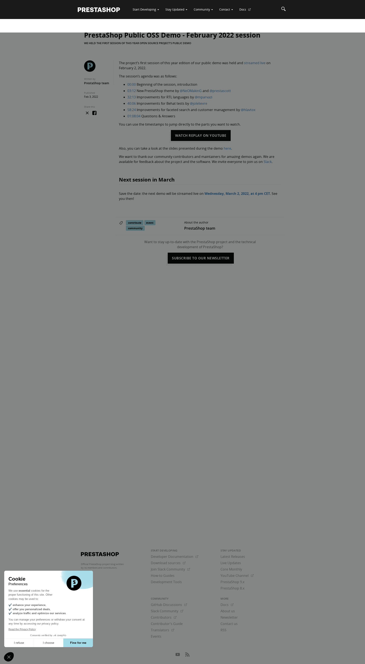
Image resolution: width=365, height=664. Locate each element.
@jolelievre (198, 103)
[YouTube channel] (178, 655)
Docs (246, 11)
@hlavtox (248, 109)
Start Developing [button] (145, 9)
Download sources (168, 563)
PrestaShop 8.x (232, 588)
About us (228, 611)
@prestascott (220, 90)
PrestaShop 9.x (232, 582)
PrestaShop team (96, 83)
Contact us (229, 623)
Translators (162, 630)
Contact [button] (225, 9)
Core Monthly (231, 569)
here (227, 148)
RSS (223, 630)
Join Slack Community (170, 569)
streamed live (255, 63)
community (135, 228)
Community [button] (202, 9)
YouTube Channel (237, 575)
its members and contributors (100, 567)
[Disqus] (182, 329)
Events (156, 636)
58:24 (131, 109)
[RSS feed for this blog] (187, 655)
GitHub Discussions (169, 604)
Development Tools (166, 582)
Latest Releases (233, 556)
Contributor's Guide (167, 623)
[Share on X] (87, 113)
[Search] (283, 9)
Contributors (164, 617)
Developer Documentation (174, 556)
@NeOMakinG (191, 90)
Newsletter (229, 617)
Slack (268, 161)
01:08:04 (133, 116)
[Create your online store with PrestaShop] (100, 554)
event (149, 222)
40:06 (131, 103)
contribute (134, 222)
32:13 (131, 97)
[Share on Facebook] (94, 113)
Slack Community (167, 611)
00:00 (131, 84)
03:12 (131, 90)
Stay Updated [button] (175, 9)
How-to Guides (162, 575)
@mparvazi (203, 97)
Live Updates (231, 563)
